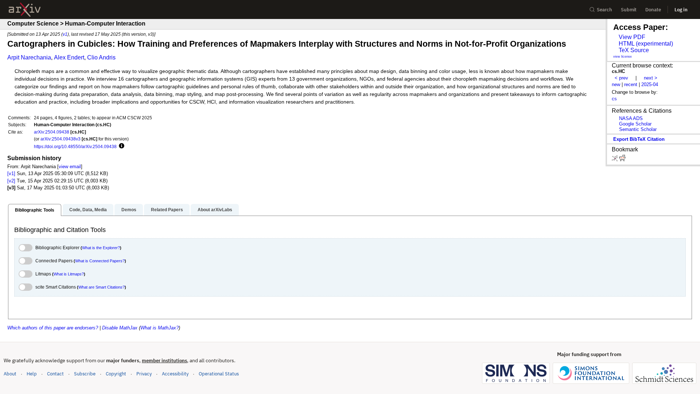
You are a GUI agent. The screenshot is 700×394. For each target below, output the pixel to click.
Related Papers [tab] (167, 209)
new (616, 84)
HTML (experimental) (646, 43)
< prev (621, 78)
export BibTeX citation (639, 139)
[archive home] (24, 10)
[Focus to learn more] (120, 146)
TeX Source (634, 50)
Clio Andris (101, 57)
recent (630, 84)
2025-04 (649, 84)
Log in (681, 10)
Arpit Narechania (29, 57)
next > (650, 78)
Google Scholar (635, 124)
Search (604, 10)
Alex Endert (69, 57)
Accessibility (175, 374)
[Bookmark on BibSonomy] (615, 159)
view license (622, 56)
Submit (629, 10)
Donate (653, 10)
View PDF (632, 37)
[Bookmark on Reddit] (622, 159)
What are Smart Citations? (101, 287)
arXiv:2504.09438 (51, 132)
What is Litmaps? (69, 274)
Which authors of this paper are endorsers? (52, 328)
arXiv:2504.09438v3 (60, 138)
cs (614, 98)
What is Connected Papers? (100, 261)
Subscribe (85, 374)
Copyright (116, 374)
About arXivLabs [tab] (215, 209)
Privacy (144, 374)
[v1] (11, 173)
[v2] (11, 181)
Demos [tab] (128, 209)
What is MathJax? (159, 328)
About (10, 374)
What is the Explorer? (101, 248)
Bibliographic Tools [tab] (34, 210)
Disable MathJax (119, 328)
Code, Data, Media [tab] (88, 209)
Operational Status (219, 373)
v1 (65, 34)
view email (70, 166)
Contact (55, 374)
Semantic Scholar (638, 129)
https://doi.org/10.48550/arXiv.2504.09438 (75, 146)
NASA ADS (631, 118)
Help (32, 374)
